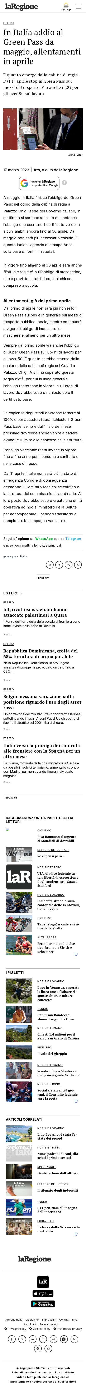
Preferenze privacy (69, 1328)
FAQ (74, 1319)
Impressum (49, 1319)
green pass (10, 556)
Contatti (64, 1319)
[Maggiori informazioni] (64, 183)
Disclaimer (32, 1319)
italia (23, 556)
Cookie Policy (41, 1328)
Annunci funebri (49, 1324)
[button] (12, 1339)
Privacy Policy (16, 1328)
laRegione (68, 170)
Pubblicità (30, 1324)
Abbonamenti (13, 1319)
